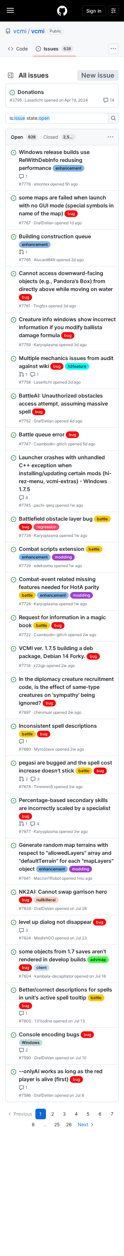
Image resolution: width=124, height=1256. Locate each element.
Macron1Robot (47, 878)
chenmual (43, 712)
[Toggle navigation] (10, 10)
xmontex (41, 184)
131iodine (43, 1020)
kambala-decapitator (53, 976)
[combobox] (59, 118)
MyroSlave (44, 749)
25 (57, 1124)
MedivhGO (44, 937)
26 (69, 1124)
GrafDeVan (44, 222)
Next (83, 1124)
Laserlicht (34, 100)
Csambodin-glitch (50, 443)
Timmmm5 (43, 786)
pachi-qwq (44, 505)
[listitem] (62, 167)
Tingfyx (40, 305)
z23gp (39, 665)
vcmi (19, 31)
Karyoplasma (46, 344)
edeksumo (43, 565)
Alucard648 (44, 259)
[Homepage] (62, 10)
